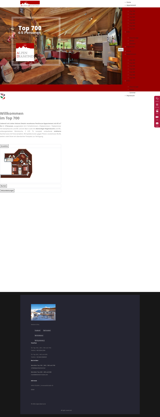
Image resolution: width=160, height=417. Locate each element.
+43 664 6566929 (41, 357)
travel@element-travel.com (39, 375)
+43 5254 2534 (40, 350)
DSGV (32, 389)
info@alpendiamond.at (38, 368)
